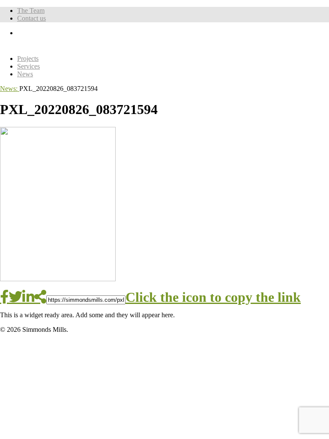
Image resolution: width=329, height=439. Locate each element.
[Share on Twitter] (15, 297)
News (25, 74)
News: (9, 88)
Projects (28, 58)
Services (28, 66)
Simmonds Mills (89, 42)
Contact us (31, 18)
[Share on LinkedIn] (28, 297)
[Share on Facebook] (4, 297)
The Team (31, 10)
